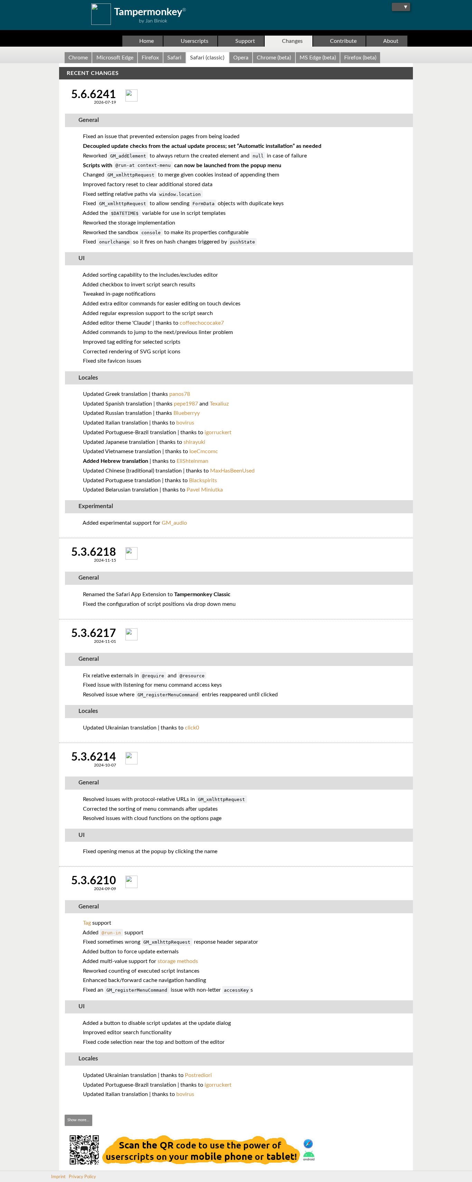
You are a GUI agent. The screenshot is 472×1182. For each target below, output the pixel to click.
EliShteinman (192, 461)
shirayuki (194, 442)
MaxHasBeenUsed (232, 471)
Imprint (58, 1177)
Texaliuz (219, 404)
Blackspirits (203, 480)
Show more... (78, 1120)
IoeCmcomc (203, 451)
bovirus (185, 423)
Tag (87, 923)
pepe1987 (186, 404)
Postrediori (198, 1075)
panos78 (179, 394)
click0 (192, 728)
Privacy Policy (82, 1177)
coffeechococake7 (202, 323)
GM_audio (174, 523)
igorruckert (218, 432)
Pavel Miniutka (205, 490)
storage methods (178, 961)
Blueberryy (186, 413)
